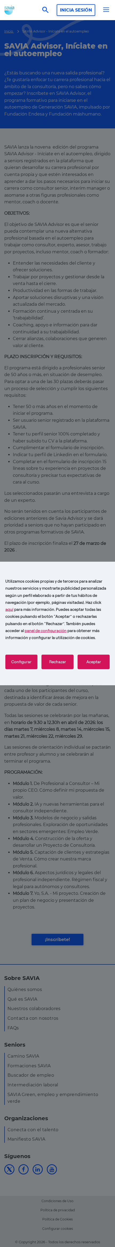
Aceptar (93, 661)
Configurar (21, 661)
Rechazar (57, 661)
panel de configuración (46, 630)
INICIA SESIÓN (76, 10)
